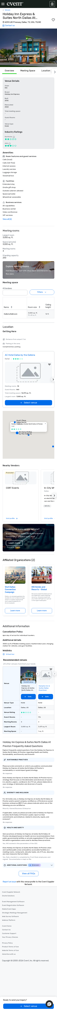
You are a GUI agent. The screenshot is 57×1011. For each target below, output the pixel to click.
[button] (28, 48)
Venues (7, 10)
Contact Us (6, 930)
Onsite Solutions (8, 896)
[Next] (54, 71)
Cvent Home (6, 926)
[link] (20, 478)
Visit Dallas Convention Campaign (10, 589)
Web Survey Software (10, 916)
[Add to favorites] (53, 19)
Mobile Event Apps (9, 909)
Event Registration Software (13, 905)
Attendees (7, 288)
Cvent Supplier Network (11, 892)
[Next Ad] (53, 379)
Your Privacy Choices (10, 937)
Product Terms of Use (10, 947)
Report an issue (9, 882)
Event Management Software (13, 901)
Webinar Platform (8, 920)
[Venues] (52, 4)
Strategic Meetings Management (14, 913)
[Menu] (3, 4)
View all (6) (7, 219)
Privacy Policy (7, 943)
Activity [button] (47, 506)
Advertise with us (9, 954)
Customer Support (9, 933)
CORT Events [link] (12, 488)
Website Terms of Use (10, 950)
